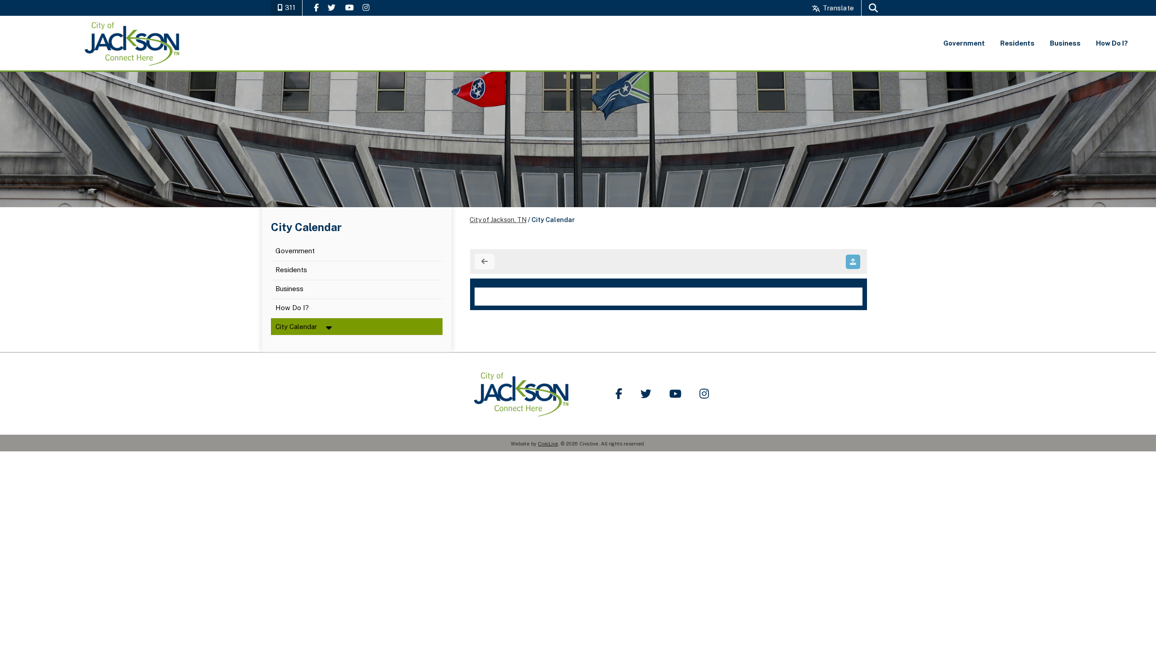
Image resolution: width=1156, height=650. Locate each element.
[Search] (873, 8)
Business (289, 289)
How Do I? (292, 308)
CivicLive (548, 443)
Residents (292, 270)
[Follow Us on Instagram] (366, 7)
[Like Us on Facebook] (316, 7)
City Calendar (296, 326)
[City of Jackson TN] (133, 43)
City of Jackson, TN (498, 219)
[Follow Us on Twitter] (332, 7)
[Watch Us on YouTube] (349, 7)
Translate (837, 8)
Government (295, 251)
